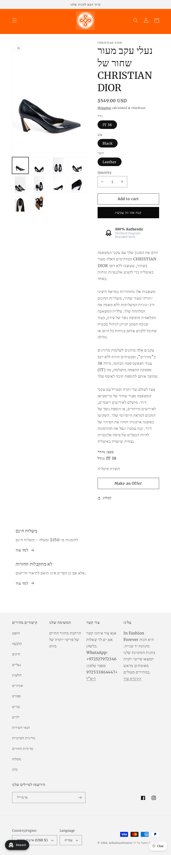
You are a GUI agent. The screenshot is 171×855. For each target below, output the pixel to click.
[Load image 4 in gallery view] (77, 165)
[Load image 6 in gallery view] (39, 184)
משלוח (16, 759)
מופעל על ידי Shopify (146, 842)
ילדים (16, 717)
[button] (14, 20)
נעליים (16, 665)
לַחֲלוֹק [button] (107, 498)
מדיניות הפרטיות (23, 738)
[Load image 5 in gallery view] (20, 184)
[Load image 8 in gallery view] (77, 184)
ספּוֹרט (16, 696)
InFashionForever (121, 842)
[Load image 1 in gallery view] (20, 165)
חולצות (17, 675)
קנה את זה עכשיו (128, 212)
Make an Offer (128, 483)
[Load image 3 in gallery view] (58, 165)
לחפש (16, 633)
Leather (110, 162)
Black (108, 143)
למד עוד (22, 550)
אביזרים (17, 685)
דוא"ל (91, 678)
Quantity (105, 172)
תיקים (16, 654)
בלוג (15, 769)
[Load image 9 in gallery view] (20, 203)
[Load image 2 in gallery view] (39, 165)
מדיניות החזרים (22, 749)
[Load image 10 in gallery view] (39, 203)
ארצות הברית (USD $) (32, 840)
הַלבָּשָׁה (17, 644)
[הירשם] (80, 797)
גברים (16, 707)
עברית (68, 840)
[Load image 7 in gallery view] (58, 184)
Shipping (104, 108)
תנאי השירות (21, 727)
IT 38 (107, 125)
